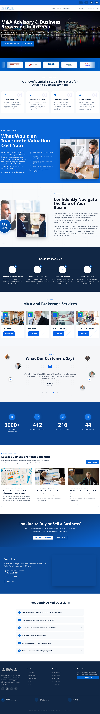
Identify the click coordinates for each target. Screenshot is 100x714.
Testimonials (32, 678)
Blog (75, 8)
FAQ (29, 681)
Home (53, 8)
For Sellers (57, 675)
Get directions (10, 581)
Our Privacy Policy (66, 710)
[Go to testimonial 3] (50, 392)
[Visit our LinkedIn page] (91, 2)
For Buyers (57, 678)
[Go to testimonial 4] (54, 392)
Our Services (66, 8)
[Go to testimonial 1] (42, 392)
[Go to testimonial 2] (46, 392)
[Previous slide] (10, 379)
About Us (31, 673)
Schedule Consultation (43, 538)
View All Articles (92, 462)
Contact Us (91, 8)
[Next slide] (89, 379)
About (59, 8)
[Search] (97, 8)
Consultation (57, 684)
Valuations (57, 681)
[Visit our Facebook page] (81, 2)
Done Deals (31, 675)
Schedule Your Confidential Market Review (18, 43)
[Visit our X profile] (86, 2)
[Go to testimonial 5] (57, 392)
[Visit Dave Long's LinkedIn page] (97, 2)
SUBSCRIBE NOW (88, 677)
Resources (81, 8)
